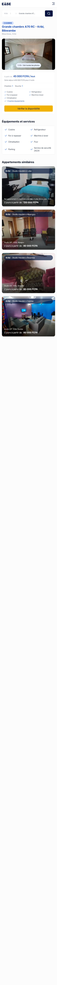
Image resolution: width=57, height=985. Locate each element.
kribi (6, 13)
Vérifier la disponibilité (28, 108)
